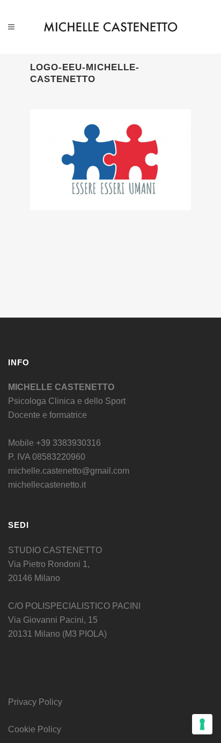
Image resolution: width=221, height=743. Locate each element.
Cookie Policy (34, 729)
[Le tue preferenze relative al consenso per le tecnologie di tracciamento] (202, 724)
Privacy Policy (35, 702)
